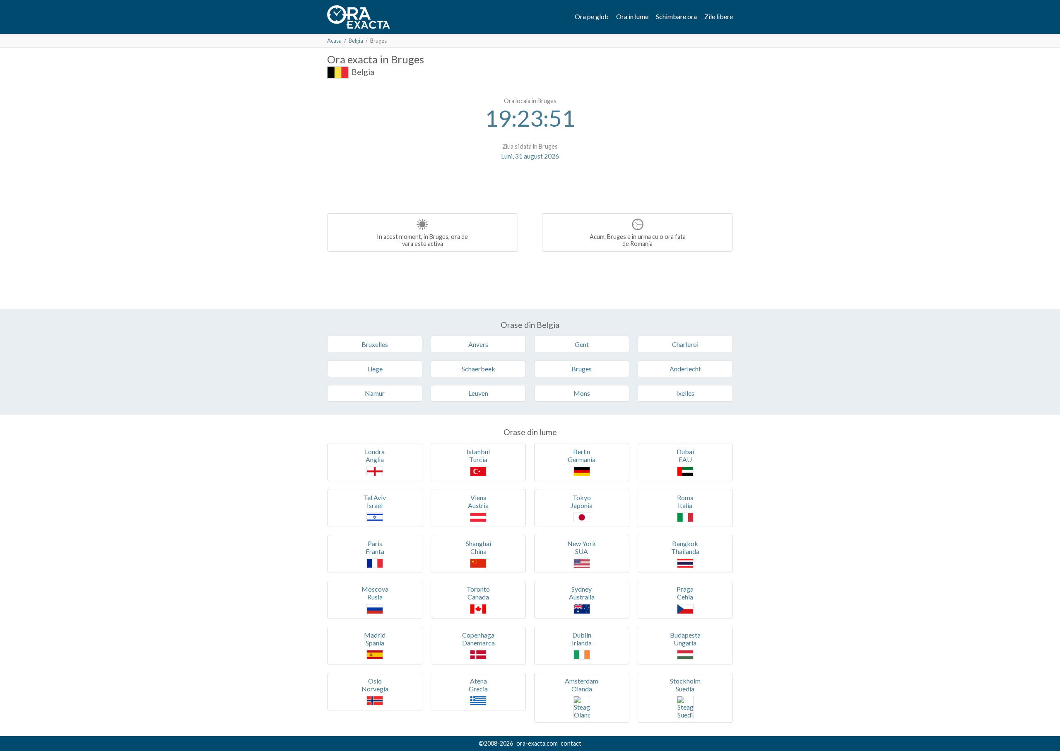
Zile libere (718, 16)
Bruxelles (374, 344)
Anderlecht (685, 369)
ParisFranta (375, 547)
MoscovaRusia (374, 593)
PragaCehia (685, 593)
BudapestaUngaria (685, 639)
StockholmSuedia (685, 685)
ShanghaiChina (478, 547)
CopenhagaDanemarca (478, 639)
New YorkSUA (581, 547)
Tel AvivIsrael (375, 501)
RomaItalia (685, 501)
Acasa (334, 40)
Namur (375, 393)
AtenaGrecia (478, 685)
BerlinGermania (581, 455)
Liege (375, 369)
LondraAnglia (375, 455)
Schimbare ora (676, 16)
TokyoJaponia (582, 501)
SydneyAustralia (582, 593)
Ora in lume (632, 16)
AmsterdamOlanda (581, 685)
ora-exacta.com (537, 743)
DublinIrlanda (582, 639)
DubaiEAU (685, 455)
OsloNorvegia (374, 685)
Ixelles (685, 393)
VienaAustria (478, 501)
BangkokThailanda (685, 547)
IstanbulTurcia (478, 455)
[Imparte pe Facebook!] (531, 181)
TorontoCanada (478, 593)
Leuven (478, 393)
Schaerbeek (478, 369)
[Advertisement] (396, 145)
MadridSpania (374, 639)
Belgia (356, 40)
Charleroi (685, 344)
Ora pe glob (592, 16)
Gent (582, 344)
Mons (581, 393)
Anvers (478, 344)
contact (571, 743)
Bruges (581, 369)
